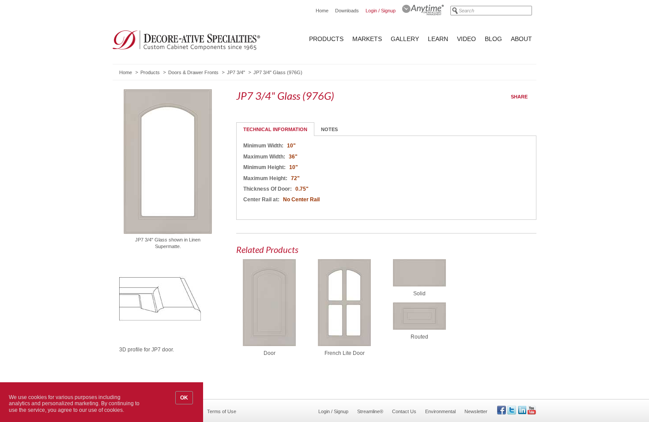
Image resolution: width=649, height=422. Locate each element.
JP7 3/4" (236, 72)
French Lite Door (344, 353)
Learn (438, 38)
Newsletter (475, 411)
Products (326, 38)
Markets (367, 38)
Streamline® (370, 411)
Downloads (347, 10)
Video (466, 38)
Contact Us (404, 411)
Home (322, 10)
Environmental (440, 411)
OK (184, 398)
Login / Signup (381, 10)
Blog (493, 38)
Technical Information (275, 129)
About (521, 38)
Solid (419, 293)
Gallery (405, 38)
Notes (329, 129)
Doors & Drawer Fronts (193, 72)
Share (519, 96)
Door (269, 353)
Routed (419, 337)
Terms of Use (221, 411)
